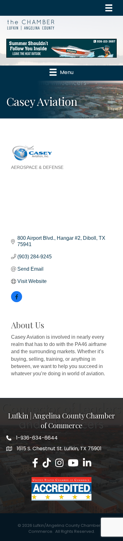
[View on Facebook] (16, 300)
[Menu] (109, 8)
